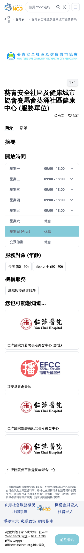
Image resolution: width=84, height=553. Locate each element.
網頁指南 (45, 521)
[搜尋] (58, 7)
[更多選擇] (76, 7)
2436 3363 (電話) (16, 536)
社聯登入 (65, 511)
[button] (42, 57)
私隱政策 (28, 521)
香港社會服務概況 (19, 504)
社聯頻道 (20, 511)
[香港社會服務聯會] (13, 7)
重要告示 (11, 521)
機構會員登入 (66, 504)
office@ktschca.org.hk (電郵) (25, 545)
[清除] (64, 7)
